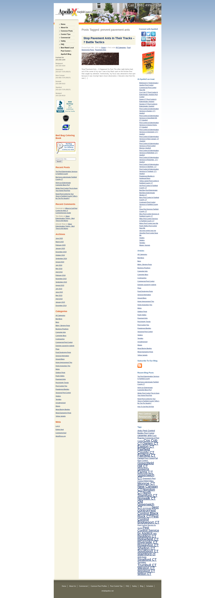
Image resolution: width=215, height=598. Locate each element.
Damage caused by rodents (65, 346)
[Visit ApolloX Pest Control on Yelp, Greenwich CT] (148, 46)
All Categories (60, 315)
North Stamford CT (147, 493)
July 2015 (59, 289)
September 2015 (61, 282)
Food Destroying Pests (63, 352)
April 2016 (59, 272)
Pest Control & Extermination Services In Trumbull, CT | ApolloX (149, 171)
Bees (57, 322)
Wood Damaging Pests (63, 413)
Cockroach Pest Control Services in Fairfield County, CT (148, 204)
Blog (141, 586)
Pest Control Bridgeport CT (148, 519)
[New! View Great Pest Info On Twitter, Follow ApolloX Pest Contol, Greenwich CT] (148, 36)
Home (63, 24)
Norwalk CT (146, 498)
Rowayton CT (148, 545)
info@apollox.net (108, 591)
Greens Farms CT (145, 470)
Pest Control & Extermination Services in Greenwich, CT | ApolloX (149, 132)
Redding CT (146, 536)
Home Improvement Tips (64, 362)
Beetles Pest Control (145, 433)
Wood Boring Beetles (63, 409)
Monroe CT (146, 483)
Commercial (65, 38)
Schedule (149, 586)
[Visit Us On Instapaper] (139, 367)
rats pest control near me (147, 230)
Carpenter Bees (61, 336)
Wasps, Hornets (144, 245)
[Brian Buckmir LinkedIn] (143, 41)
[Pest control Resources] (148, 421)
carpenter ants (144, 435)
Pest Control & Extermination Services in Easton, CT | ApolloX (149, 111)
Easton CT (145, 446)
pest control (148, 508)
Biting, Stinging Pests (63, 325)
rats (155, 533)
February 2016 (61, 275)
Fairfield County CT (145, 450)
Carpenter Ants (61, 332)
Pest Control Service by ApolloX (148, 530)
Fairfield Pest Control (145, 458)
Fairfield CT (146, 455)
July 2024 (59, 265)
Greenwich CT (145, 476)
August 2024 (60, 262)
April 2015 (59, 299)
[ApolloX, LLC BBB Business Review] (65, 112)
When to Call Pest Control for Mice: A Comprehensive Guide (66, 210)
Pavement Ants (61, 379)
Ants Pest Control (146, 430)
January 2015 (60, 302)
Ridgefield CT (148, 539)
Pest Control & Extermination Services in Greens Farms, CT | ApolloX (149, 125)
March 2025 (60, 242)
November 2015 (61, 279)
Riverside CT (147, 542)
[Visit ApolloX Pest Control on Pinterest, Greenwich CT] (153, 46)
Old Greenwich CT (145, 504)
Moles (58, 369)
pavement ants (146, 508)
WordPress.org (61, 436)
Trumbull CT (147, 565)
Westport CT (146, 571)
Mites (151, 481)
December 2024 (61, 252)
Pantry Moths (60, 376)
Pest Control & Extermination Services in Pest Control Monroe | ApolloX (149, 146)
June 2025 (59, 238)
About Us (64, 27)
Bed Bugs (59, 319)
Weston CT (146, 568)
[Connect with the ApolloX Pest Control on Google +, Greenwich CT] (143, 46)
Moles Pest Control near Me (148, 223)
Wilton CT (144, 573)
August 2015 (60, 285)
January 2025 (60, 248)
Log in (58, 426)
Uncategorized (61, 403)
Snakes (141, 238)
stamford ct (146, 554)
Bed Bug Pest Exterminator (148, 190)
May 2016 (59, 269)
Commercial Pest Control (64, 342)
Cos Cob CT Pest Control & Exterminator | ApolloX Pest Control (148, 95)
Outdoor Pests (60, 372)
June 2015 (59, 292)
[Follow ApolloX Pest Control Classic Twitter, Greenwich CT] (153, 36)
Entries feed (60, 429)
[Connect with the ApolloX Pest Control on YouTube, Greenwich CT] (153, 41)
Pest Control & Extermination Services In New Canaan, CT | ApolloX (149, 139)
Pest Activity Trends (62, 383)
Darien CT (150, 443)
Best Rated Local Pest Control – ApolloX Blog (67, 48)
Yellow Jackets (61, 416)
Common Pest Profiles (99, 586)
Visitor (103, 47)
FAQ (62, 44)
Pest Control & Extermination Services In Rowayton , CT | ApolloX (149, 160)
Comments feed (61, 433)
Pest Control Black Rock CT (147, 513)
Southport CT (148, 551)
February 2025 (61, 245)
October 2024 (60, 255)
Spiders (58, 396)
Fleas (57, 349)
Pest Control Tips (61, 386)
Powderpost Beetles (62, 389)
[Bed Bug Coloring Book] (66, 153)
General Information (62, 356)
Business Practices (62, 329)
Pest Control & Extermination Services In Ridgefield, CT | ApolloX (149, 153)
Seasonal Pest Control (63, 393)
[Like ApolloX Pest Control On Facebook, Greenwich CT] (143, 36)
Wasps (58, 406)
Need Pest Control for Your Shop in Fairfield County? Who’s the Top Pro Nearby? (66, 196)
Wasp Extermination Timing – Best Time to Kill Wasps (65, 218)
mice (146, 481)
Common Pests (67, 31)
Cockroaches (60, 339)
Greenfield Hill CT (145, 464)
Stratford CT (147, 559)
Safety (63, 41)
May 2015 (59, 295)
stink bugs (141, 557)
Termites (58, 399)
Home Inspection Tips (63, 366)
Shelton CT (146, 548)
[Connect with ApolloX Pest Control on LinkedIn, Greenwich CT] (148, 41)
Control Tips (65, 34)
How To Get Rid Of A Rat (145, 407)
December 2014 (61, 305)
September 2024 (61, 258)
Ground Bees (60, 359)
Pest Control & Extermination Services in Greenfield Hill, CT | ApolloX (149, 118)
